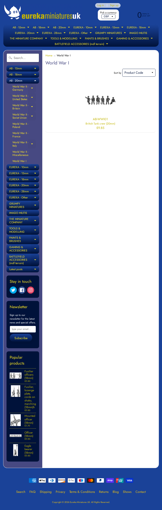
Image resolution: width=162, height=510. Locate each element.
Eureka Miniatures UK (80, 502)
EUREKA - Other (81, 33)
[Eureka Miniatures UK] (42, 12)
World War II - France (20, 134)
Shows (127, 492)
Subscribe (20, 338)
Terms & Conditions (82, 492)
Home (48, 55)
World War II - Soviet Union (24, 116)
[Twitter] (13, 290)
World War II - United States (24, 97)
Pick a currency (108, 12)
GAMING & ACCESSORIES (135, 38)
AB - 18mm (41, 27)
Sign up (114, 5)
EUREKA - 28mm (54, 33)
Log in (100, 5)
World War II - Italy (24, 144)
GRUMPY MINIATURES (111, 33)
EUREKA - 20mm (27, 33)
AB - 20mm (62, 27)
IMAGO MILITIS (138, 33)
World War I (19, 161)
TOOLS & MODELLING (66, 38)
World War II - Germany (24, 88)
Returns (103, 492)
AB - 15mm (21, 27)
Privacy (60, 492)
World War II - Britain (24, 107)
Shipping (46, 492)
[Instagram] (30, 290)
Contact (141, 492)
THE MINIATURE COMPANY (29, 38)
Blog (116, 492)
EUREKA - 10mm (85, 27)
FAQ (32, 492)
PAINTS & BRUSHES (99, 38)
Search (20, 492)
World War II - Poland (20, 125)
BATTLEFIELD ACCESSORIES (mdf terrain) (82, 44)
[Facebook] (21, 290)
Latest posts (24, 269)
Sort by (117, 73)
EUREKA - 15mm (112, 27)
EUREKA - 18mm (139, 27)
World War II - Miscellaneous (20, 153)
